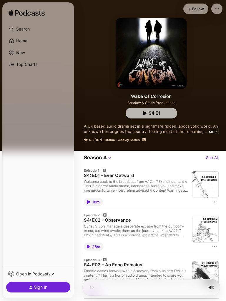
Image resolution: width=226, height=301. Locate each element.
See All (212, 157)
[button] (38, 29)
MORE (214, 132)
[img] (27, 13)
